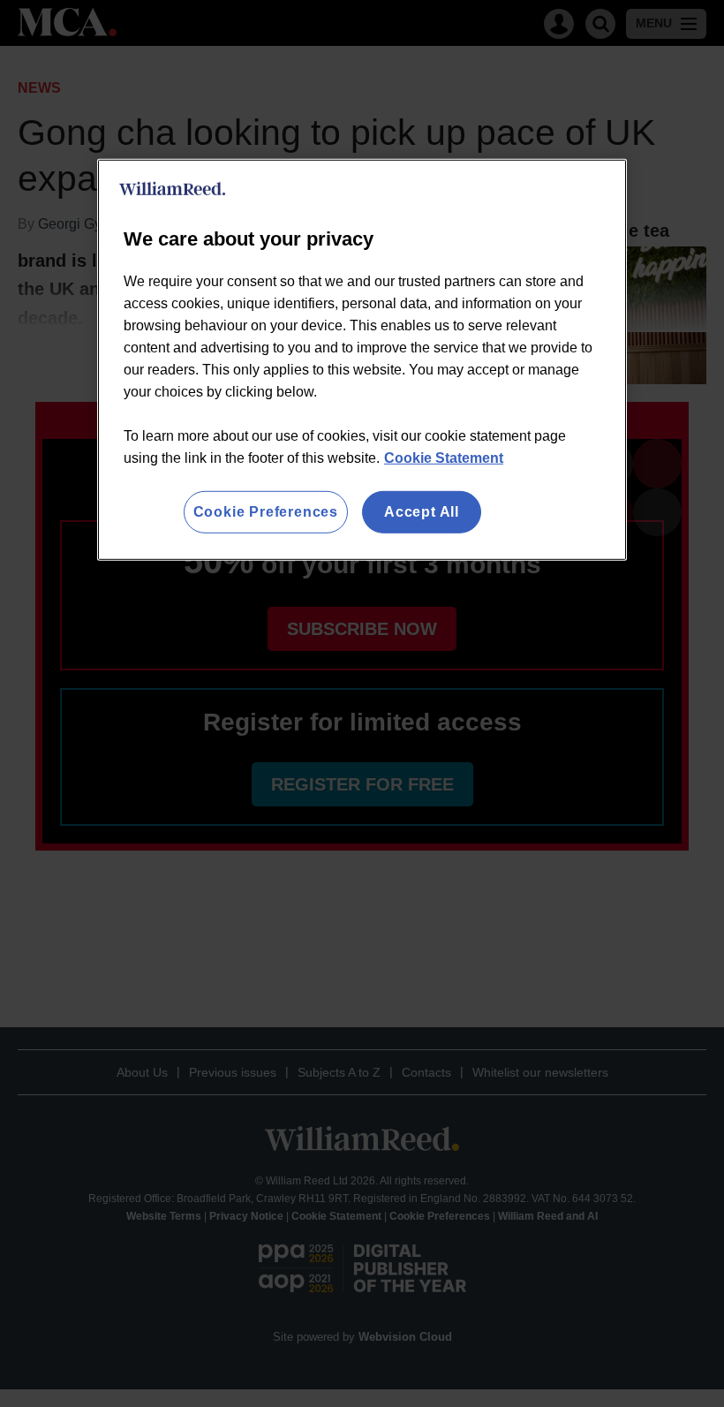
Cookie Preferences (265, 511)
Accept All (421, 511)
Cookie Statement (443, 457)
